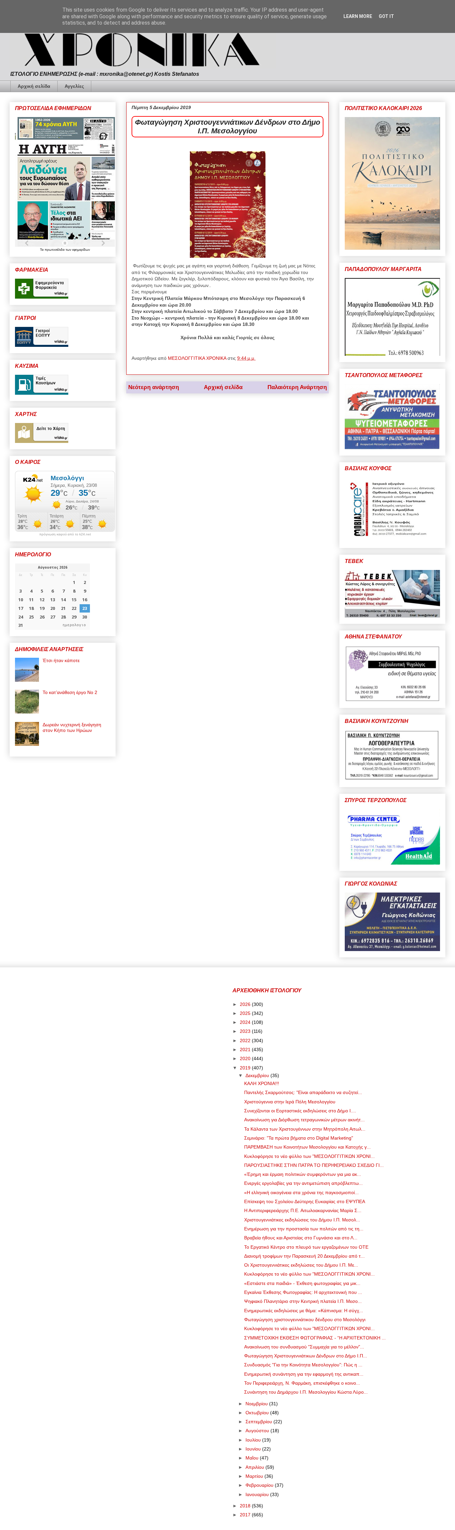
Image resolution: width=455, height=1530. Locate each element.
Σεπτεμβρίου (259, 1421)
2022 (246, 1040)
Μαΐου (252, 1457)
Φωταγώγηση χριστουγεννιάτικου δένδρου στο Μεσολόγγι (304, 1319)
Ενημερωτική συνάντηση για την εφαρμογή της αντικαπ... (303, 1374)
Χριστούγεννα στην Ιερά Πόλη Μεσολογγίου (289, 1101)
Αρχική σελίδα (34, 86)
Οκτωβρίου (257, 1412)
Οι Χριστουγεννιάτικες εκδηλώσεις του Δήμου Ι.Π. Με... (301, 1265)
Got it (386, 16)
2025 (246, 1013)
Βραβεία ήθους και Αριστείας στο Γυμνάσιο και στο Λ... (300, 1237)
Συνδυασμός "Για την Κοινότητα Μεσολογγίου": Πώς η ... (303, 1364)
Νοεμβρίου (257, 1403)
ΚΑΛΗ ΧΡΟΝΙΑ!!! (261, 1083)
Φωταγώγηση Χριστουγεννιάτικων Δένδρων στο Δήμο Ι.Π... (305, 1355)
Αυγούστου (257, 1430)
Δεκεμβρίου (257, 1075)
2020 (246, 1058)
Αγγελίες (74, 86)
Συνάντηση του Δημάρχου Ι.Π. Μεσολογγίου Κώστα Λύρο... (306, 1392)
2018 (246, 1505)
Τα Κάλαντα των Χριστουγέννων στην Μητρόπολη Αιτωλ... (304, 1129)
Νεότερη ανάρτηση (153, 387)
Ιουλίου (253, 1440)
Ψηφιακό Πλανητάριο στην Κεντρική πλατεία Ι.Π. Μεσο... (303, 1301)
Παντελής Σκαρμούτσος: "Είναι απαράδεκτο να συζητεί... (303, 1092)
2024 (246, 1022)
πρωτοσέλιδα (55, 249)
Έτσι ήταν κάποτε (61, 660)
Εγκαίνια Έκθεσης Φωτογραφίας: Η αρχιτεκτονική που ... (303, 1292)
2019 (246, 1067)
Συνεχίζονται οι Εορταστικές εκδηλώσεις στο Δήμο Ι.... (300, 1110)
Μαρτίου (254, 1476)
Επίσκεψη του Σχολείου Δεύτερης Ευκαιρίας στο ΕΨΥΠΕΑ (304, 1201)
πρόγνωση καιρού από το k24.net (65, 534)
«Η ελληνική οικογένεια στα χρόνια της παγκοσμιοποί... (301, 1192)
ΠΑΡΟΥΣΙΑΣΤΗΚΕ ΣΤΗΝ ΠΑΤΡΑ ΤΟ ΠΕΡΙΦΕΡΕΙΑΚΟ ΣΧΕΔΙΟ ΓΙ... (314, 1165)
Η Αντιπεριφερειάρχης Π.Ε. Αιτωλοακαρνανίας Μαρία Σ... (302, 1210)
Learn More (357, 16)
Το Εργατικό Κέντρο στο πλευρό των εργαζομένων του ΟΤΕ (306, 1247)
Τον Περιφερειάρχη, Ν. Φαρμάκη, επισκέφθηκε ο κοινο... (302, 1383)
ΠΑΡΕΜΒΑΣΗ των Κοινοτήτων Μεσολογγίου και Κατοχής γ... (307, 1147)
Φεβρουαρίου (260, 1485)
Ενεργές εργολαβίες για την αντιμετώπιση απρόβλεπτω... (303, 1183)
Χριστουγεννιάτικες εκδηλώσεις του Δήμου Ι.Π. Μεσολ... (302, 1219)
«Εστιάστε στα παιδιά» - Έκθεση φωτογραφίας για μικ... (302, 1283)
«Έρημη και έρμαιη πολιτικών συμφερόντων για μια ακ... (302, 1174)
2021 (246, 1049)
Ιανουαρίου (257, 1494)
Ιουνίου (253, 1449)
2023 (246, 1031)
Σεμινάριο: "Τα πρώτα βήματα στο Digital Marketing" (298, 1138)
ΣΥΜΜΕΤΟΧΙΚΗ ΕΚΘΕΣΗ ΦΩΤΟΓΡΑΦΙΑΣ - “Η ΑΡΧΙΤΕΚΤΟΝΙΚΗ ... (315, 1337)
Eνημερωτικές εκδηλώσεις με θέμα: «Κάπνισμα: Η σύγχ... (303, 1310)
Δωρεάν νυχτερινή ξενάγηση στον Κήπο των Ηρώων (72, 727)
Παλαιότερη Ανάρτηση (297, 387)
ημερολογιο (74, 625)
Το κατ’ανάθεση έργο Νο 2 (70, 692)
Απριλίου (255, 1467)
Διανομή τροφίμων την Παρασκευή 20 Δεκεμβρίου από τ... (304, 1256)
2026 (246, 1004)
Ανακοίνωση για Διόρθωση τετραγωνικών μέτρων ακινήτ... (304, 1119)
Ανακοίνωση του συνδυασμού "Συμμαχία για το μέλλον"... (304, 1346)
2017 (246, 1514)
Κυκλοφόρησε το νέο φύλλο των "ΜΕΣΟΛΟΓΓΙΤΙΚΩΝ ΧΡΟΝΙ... (309, 1156)
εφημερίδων (81, 249)
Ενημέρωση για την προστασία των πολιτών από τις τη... (303, 1228)
